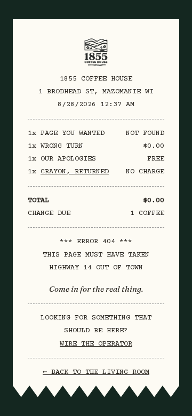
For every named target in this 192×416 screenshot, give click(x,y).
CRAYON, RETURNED (75, 171)
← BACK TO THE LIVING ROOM (96, 372)
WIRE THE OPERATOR (96, 344)
